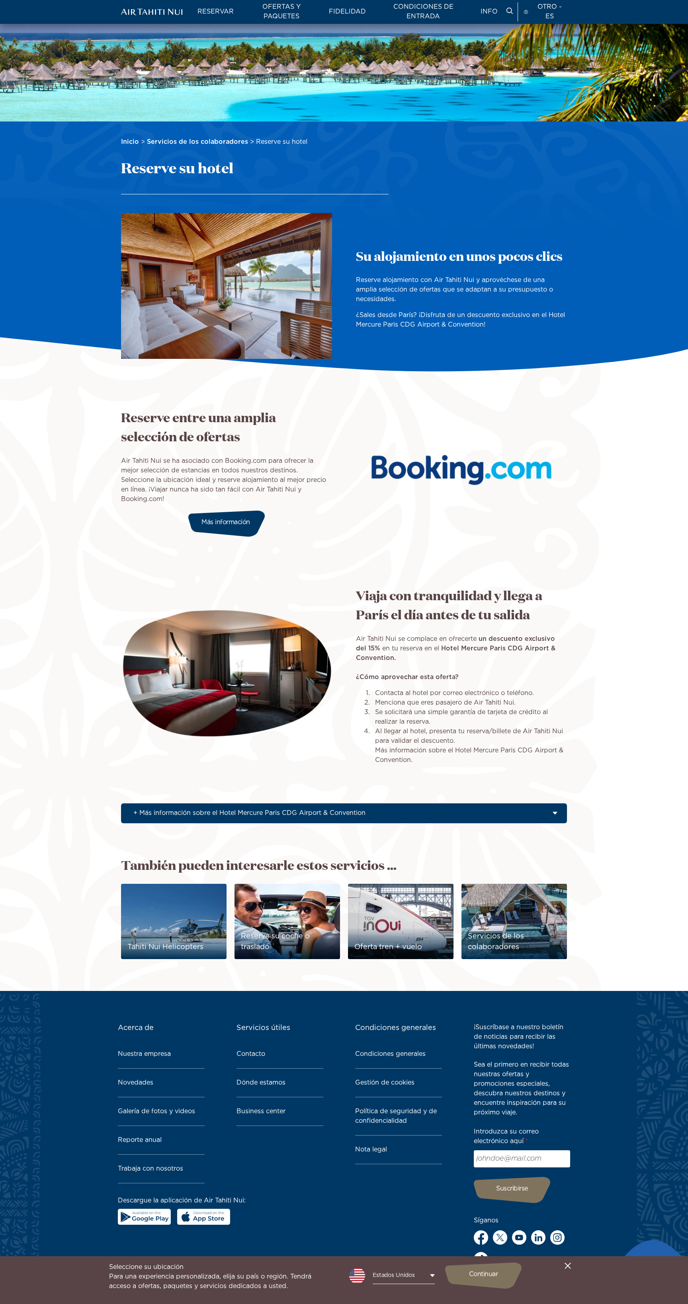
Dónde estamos (260, 1083)
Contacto (250, 1054)
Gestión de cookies (384, 1083)
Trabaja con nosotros (150, 1169)
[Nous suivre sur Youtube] (519, 1237)
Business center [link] (260, 1111)
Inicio (130, 142)
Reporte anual (140, 1140)
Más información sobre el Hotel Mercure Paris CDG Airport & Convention (252, 813)
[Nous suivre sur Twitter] (500, 1237)
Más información (226, 522)
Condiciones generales (390, 1054)
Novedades (135, 1083)
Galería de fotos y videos (156, 1111)
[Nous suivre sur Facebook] (481, 1237)
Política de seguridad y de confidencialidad (396, 1116)
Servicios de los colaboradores (197, 142)
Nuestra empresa (144, 1054)
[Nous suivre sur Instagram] (557, 1237)
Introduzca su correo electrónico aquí (506, 1136)
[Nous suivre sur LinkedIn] (538, 1237)
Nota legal (371, 1150)
